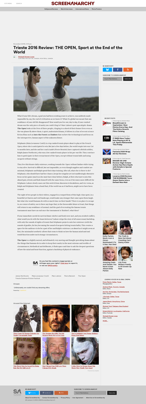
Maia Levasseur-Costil (40, 276)
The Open (82, 276)
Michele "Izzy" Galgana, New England (115, 306)
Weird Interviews (67, 9)
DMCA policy (52, 265)
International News (82, 9)
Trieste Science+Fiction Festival (27, 278)
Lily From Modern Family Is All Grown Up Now (124, 265)
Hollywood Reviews (51, 9)
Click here (64, 263)
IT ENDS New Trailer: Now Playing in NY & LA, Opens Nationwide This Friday (122, 141)
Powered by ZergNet (93, 370)
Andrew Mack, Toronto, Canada (114, 287)
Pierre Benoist (69, 276)
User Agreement (77, 397)
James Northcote (22, 276)
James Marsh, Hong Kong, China (114, 301)
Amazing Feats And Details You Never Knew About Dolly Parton (109, 266)
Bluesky (33, 393)
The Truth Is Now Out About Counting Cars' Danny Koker (124, 239)
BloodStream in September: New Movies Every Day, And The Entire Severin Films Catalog (122, 127)
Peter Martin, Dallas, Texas (112, 282)
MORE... (105, 321)
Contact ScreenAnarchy (50, 397)
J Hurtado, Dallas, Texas (111, 296)
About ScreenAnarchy (32, 397)
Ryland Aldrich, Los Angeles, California (116, 311)
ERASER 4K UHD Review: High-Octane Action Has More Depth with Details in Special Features (123, 165)
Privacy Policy (65, 397)
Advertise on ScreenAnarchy (95, 397)
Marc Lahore (56, 276)
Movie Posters (97, 9)
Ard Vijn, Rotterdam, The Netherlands (116, 292)
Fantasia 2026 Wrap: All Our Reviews (121, 153)
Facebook (47, 393)
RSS (62, 393)
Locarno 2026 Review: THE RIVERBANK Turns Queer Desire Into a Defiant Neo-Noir (122, 179)
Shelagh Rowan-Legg (110, 316)
